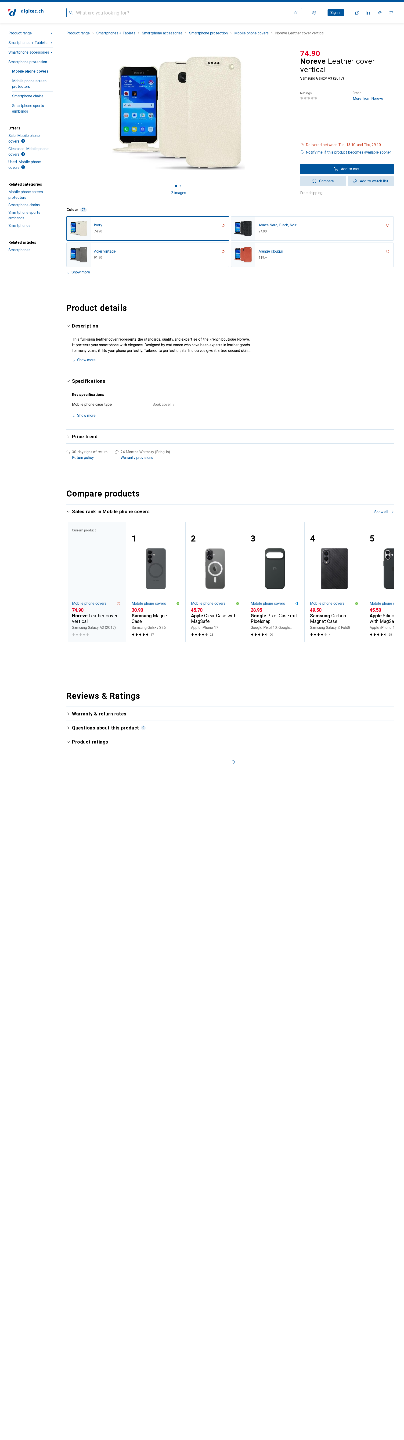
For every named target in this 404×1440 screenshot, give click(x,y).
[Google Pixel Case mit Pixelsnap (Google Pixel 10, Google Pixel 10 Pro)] (275, 582)
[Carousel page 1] (176, 186)
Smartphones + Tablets (27, 43)
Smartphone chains (27, 96)
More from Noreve (368, 96)
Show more (81, 272)
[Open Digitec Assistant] (357, 12)
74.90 (310, 53)
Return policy (83, 457)
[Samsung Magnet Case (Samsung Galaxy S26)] (156, 582)
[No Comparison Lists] (368, 12)
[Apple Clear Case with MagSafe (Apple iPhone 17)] (215, 582)
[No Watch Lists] (379, 12)
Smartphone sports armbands (28, 108)
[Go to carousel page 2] (229, 650)
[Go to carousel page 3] (233, 650)
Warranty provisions (137, 457)
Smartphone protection (27, 62)
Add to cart (350, 169)
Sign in (335, 12)
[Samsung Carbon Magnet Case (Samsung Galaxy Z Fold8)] (334, 582)
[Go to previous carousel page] (74, 582)
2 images (178, 193)
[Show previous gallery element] (65, 113)
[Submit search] (71, 12)
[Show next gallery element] (291, 113)
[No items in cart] (391, 12)
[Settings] (314, 12)
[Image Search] (296, 12)
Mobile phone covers (30, 71)
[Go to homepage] (25, 12)
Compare (326, 181)
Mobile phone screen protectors (29, 84)
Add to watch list (374, 181)
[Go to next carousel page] (385, 582)
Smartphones (19, 225)
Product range (20, 33)
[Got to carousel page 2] (180, 186)
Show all (381, 512)
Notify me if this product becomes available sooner (348, 152)
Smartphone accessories (28, 52)
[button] (347, 145)
